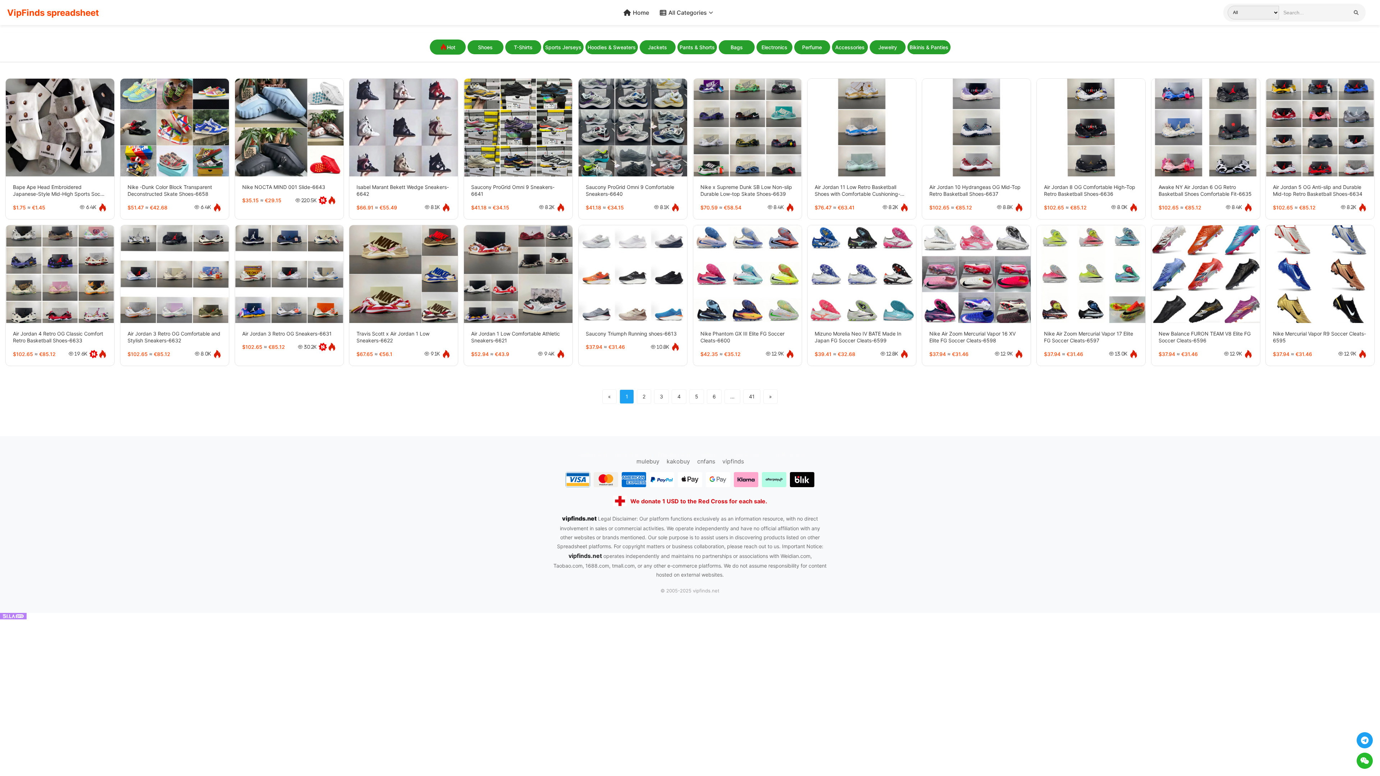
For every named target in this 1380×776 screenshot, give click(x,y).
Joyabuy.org (787, 454)
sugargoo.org (632, 454)
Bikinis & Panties (929, 47)
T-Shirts (523, 47)
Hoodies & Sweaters (612, 47)
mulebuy (647, 461)
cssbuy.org (712, 454)
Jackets (657, 47)
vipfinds (733, 461)
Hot (451, 47)
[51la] (13, 617)
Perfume (812, 47)
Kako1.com (748, 454)
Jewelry (887, 47)
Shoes (485, 47)
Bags (737, 47)
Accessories (850, 47)
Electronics (774, 47)
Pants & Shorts (697, 47)
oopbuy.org (591, 454)
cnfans (706, 461)
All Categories (687, 12)
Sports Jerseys (563, 47)
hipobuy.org (674, 454)
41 (752, 396)
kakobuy (678, 461)
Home (641, 12)
